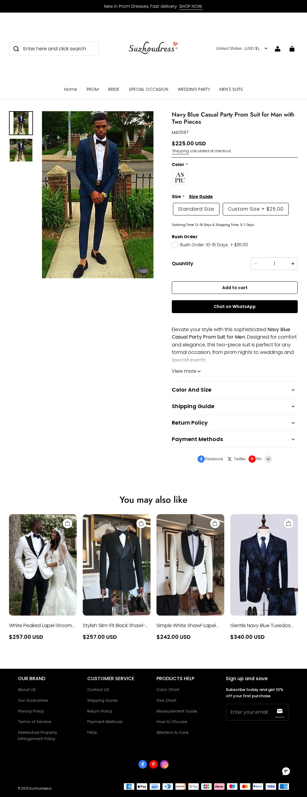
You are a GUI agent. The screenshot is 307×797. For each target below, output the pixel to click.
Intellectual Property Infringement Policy (37, 736)
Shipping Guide (102, 700)
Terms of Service (34, 721)
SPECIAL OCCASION (148, 89)
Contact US (98, 689)
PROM (93, 89)
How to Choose (171, 721)
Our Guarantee (33, 700)
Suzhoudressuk (40, 788)
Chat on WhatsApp (235, 307)
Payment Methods (105, 721)
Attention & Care (172, 732)
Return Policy (99, 711)
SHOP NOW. (191, 6)
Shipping (180, 150)
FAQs (92, 732)
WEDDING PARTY (194, 89)
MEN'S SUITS (231, 89)
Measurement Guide (176, 711)
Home (70, 89)
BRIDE (113, 89)
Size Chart (166, 700)
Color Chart (167, 689)
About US (27, 689)
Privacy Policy (31, 711)
